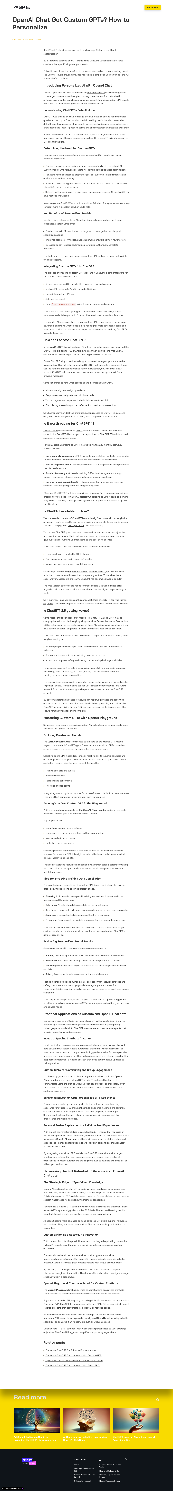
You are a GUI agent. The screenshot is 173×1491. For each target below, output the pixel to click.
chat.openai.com (76, 525)
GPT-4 (79, 430)
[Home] (22, 7)
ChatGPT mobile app (54, 350)
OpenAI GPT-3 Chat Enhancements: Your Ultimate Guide (74, 1360)
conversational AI (96, 92)
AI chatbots (100, 625)
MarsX (76, 1465)
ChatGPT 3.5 (106, 434)
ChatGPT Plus (50, 430)
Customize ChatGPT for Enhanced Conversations (70, 1350)
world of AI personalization (61, 322)
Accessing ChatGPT (53, 347)
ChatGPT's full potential (63, 1328)
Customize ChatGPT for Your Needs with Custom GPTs (73, 1355)
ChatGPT (77, 518)
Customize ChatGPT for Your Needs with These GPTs (72, 1365)
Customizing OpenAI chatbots (58, 1020)
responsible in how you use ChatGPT (86, 571)
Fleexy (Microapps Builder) (109, 1481)
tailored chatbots (52, 1307)
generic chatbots (102, 1214)
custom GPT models (118, 99)
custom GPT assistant (81, 272)
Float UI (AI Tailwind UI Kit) (109, 1471)
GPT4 (111, 617)
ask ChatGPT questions (64, 532)
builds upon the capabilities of (84, 434)
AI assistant (83, 496)
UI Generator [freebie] (82, 1481)
